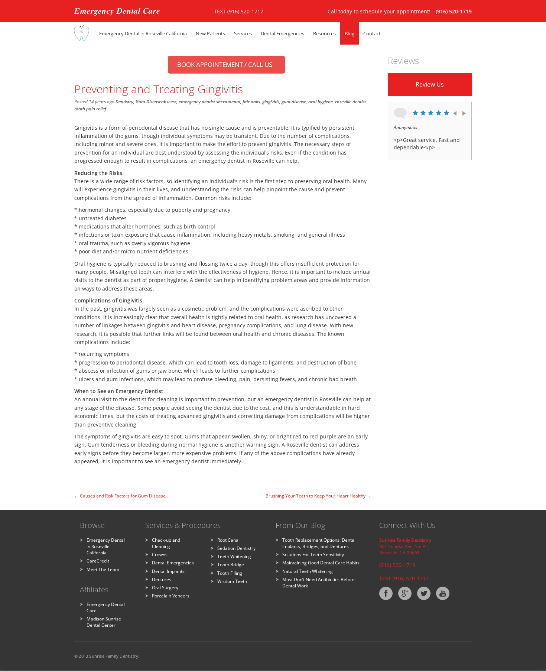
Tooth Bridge (230, 564)
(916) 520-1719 (454, 11)
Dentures (161, 579)
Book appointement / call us (224, 64)
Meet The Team (103, 569)
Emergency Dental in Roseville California (143, 33)
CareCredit (98, 561)
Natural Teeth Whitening (307, 571)
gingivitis (270, 101)
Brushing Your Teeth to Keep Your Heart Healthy (318, 496)
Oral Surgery (165, 587)
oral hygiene (320, 101)
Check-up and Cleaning (166, 543)
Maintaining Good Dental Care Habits (321, 563)
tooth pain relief (90, 109)
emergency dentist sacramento (209, 101)
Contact (372, 33)
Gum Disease (148, 101)
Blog (349, 33)
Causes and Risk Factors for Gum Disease (120, 496)
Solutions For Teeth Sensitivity (313, 554)
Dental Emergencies (173, 563)
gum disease (294, 101)
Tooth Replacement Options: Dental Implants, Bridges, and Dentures (318, 543)
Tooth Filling (229, 573)
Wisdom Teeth (232, 581)
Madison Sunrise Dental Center (104, 622)
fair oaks (251, 101)
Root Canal (228, 540)
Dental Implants (168, 571)
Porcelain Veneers (170, 596)
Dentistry (124, 101)
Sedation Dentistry (236, 548)
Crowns (160, 554)
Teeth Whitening (234, 556)
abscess (168, 101)
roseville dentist (350, 101)
